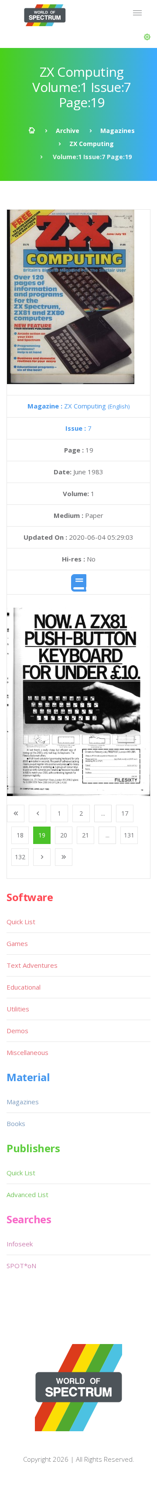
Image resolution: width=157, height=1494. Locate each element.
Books (16, 1123)
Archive (67, 130)
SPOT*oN (21, 1265)
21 (85, 835)
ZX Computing (91, 144)
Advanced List (27, 1194)
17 (124, 813)
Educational (24, 987)
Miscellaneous (27, 1052)
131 (129, 835)
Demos (17, 1030)
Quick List (21, 921)
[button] (147, 37)
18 (20, 835)
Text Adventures (32, 965)
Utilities (18, 1008)
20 (63, 835)
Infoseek (20, 1243)
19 (41, 835)
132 (20, 857)
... (103, 813)
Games (17, 943)
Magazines (117, 130)
